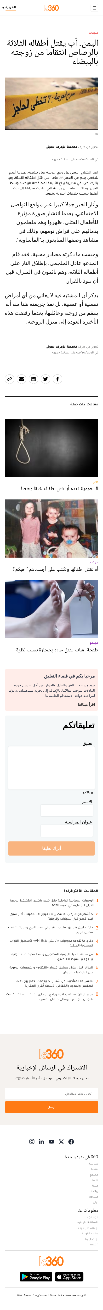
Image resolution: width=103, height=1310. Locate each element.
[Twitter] (61, 1142)
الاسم (87, 801)
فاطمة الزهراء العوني (61, 147)
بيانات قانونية (90, 1233)
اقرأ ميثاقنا (86, 704)
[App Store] (69, 1276)
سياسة (93, 1163)
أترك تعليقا (51, 848)
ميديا (95, 1185)
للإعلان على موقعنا (87, 1228)
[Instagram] (32, 1142)
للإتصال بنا (91, 1239)
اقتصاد (94, 1169)
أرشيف (94, 1244)
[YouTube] (51, 1142)
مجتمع (94, 1174)
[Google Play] (36, 1276)
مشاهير (93, 1196)
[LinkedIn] (42, 1142)
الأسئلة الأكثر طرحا (87, 1222)
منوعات (93, 32)
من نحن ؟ (92, 1217)
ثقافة (95, 1180)
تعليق (87, 743)
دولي (95, 1202)
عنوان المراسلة (78, 821)
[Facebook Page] (71, 1142)
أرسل (51, 1107)
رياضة (94, 1191)
